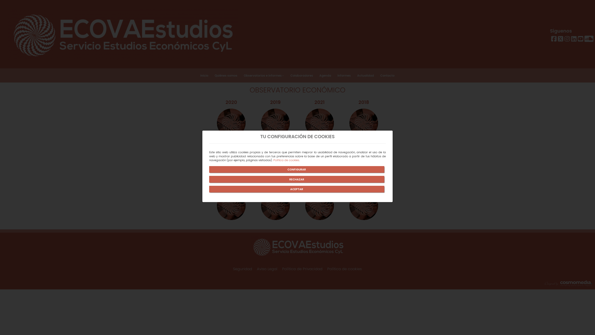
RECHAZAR (296, 179)
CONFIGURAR (296, 169)
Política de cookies (286, 160)
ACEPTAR (296, 189)
